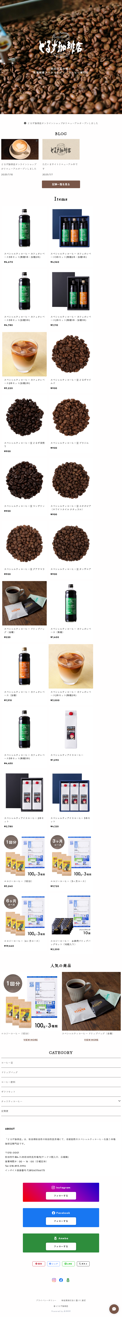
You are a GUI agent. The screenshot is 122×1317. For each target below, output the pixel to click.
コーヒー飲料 (8, 1082)
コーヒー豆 (7, 1062)
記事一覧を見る (61, 184)
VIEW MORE (31, 1039)
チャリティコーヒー (11, 1101)
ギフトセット (8, 1091)
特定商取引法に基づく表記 (73, 1300)
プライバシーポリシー (46, 1300)
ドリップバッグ (9, 1072)
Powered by (57, 1311)
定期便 (4, 1111)
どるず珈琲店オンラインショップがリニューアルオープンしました (62, 123)
